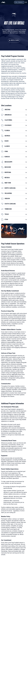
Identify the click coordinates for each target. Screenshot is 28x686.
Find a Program (18, 2)
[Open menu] (26, 2)
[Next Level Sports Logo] (3, 2)
